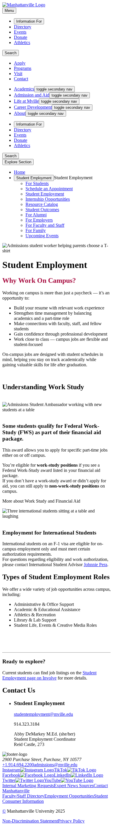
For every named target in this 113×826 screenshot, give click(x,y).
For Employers (39, 220)
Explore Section (18, 162)
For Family (35, 230)
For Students (37, 183)
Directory (22, 26)
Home (19, 172)
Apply (19, 63)
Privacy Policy (71, 820)
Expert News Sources (74, 785)
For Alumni (36, 214)
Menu (9, 10)
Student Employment (34, 178)
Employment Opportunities (69, 796)
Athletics (22, 42)
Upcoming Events (42, 235)
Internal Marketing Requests (28, 785)
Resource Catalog (41, 204)
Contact (21, 78)
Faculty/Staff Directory (23, 796)
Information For (29, 21)
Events (20, 32)
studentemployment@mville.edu (43, 714)
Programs (22, 68)
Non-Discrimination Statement (30, 820)
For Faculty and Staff (44, 225)
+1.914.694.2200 (18, 764)
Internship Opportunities (47, 199)
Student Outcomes (42, 209)
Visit (18, 73)
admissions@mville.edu (55, 764)
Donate (20, 37)
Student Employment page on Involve (49, 675)
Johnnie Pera (95, 564)
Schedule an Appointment (49, 188)
